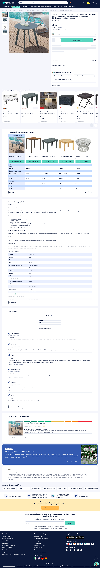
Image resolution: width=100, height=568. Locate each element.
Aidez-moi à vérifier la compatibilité (62, 76)
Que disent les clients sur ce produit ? (83, 76)
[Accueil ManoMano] (9, 2)
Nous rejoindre (6, 550)
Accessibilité (94, 566)
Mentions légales (28, 566)
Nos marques (37, 543)
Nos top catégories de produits (41, 538)
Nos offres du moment (39, 545)
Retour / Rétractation (7, 538)
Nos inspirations (38, 547)
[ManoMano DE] (42, 558)
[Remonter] (96, 558)
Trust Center (50, 566)
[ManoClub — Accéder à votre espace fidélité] (88, 2)
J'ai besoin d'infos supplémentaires (62, 79)
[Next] (90, 192)
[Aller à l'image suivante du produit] (46, 32)
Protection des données (40, 566)
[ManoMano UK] (39, 558)
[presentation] (89, 438)
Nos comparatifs (38, 541)
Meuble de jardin (24, 10)
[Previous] (85, 192)
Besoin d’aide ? (6, 541)
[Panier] (96, 2)
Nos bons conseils (38, 536)
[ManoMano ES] (46, 558)
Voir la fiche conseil (72, 461)
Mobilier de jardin (16, 10)
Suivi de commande (7, 536)
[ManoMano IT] (35, 558)
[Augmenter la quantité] (59, 40)
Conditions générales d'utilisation (63, 566)
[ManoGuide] (96, 564)
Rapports (87, 566)
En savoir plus (64, 528)
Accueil (3, 10)
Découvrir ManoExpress (40, 552)
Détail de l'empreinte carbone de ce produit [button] (21, 438)
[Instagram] (78, 550)
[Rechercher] (20, 3)
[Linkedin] (67, 550)
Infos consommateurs (78, 566)
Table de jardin (32, 10)
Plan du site (20, 566)
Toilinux (58, 85)
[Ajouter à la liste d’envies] (94, 40)
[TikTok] (81, 550)
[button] (14, 273)
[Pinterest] (74, 550)
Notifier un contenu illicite (8, 545)
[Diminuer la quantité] (53, 40)
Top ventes (37, 550)
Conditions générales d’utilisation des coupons (14, 554)
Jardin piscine (9, 10)
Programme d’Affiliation (8, 552)
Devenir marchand (7, 547)
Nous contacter (6, 543)
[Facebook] (70, 550)
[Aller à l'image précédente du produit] (11, 32)
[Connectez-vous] (93, 2)
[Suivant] (96, 125)
